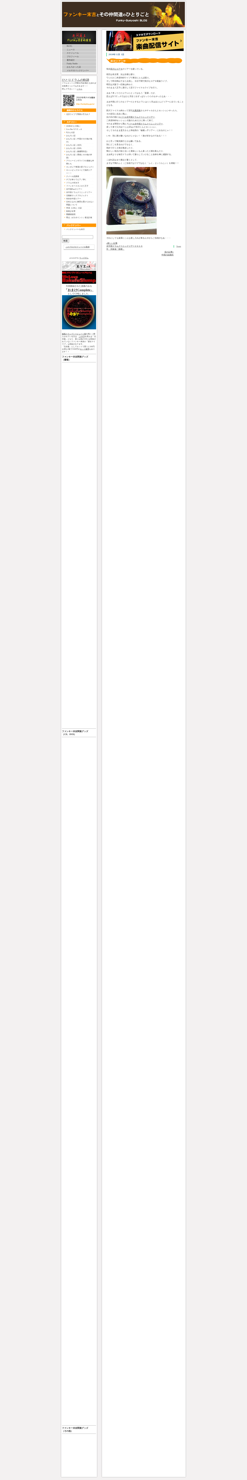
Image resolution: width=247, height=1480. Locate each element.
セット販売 (84, 349)
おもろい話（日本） (74, 148)
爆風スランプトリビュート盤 (74, 334)
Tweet (178, 246)
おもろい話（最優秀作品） (77, 151)
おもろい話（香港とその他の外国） (79, 156)
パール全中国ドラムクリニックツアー (137, 117)
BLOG (69, 46)
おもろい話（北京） (74, 145)
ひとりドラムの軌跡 (75, 80)
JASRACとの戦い (73, 126)
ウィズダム (84, 258)
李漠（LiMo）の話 (74, 208)
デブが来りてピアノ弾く (76, 179)
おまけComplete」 (81, 290)
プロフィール (73, 56)
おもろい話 (70, 136)
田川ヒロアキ (116, 69)
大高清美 (137, 110)
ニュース (71, 49)
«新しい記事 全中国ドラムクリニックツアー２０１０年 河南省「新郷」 (124, 246)
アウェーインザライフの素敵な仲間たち (80, 162)
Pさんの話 (70, 132)
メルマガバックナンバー (78, 70)
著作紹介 (71, 60)
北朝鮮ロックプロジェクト (77, 195)
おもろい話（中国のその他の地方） (79, 140)
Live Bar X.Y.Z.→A (74, 129)
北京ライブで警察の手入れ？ (78, 114)
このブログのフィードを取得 (78, 247)
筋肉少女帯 (70, 211)
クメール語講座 (72, 176)
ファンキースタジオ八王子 (77, 186)
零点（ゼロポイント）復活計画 (79, 217)
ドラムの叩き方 (72, 183)
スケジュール (73, 53)
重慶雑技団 (70, 214)
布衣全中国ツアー (73, 199)
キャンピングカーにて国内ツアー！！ (79, 171)
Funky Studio (72, 63)
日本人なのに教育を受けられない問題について (80, 203)
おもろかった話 (74, 67)
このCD (82, 336)
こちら (79, 89)
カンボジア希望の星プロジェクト (80, 167)
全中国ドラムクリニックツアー (79, 192)
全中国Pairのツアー (74, 189)
